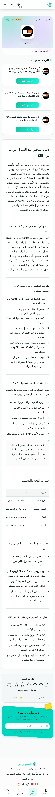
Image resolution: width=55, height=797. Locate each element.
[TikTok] (27, 784)
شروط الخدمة (27, 779)
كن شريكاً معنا (38, 773)
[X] (23, 784)
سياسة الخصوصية (13, 773)
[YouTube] (32, 784)
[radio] (16, 684)
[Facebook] (36, 784)
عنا (47, 773)
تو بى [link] (38, 19)
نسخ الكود (26, 81)
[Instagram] (18, 784)
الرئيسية (47, 19)
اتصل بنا (26, 773)
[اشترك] (47, 726)
